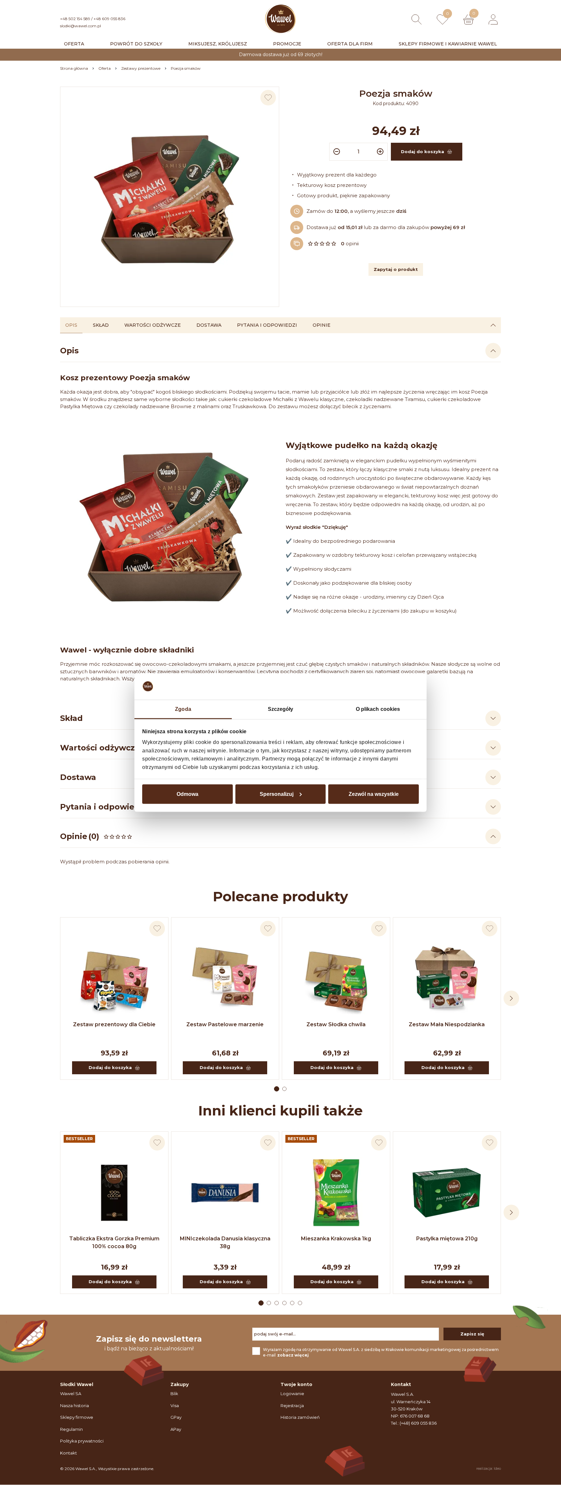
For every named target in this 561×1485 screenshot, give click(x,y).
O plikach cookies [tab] (378, 709)
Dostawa (208, 325)
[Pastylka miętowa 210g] (447, 1193)
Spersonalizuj (276, 794)
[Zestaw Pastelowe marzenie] (225, 978)
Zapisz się (472, 1333)
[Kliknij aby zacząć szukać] (416, 19)
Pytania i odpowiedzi (267, 325)
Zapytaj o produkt (396, 269)
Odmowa (187, 794)
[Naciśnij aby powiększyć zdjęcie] (169, 196)
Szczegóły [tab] (280, 709)
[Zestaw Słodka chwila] (336, 978)
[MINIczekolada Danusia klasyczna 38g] (225, 1193)
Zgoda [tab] (183, 709)
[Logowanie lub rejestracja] (493, 19)
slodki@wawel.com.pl (80, 25)
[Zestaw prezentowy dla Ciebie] (114, 978)
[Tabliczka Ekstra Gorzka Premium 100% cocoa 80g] (114, 1193)
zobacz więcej (293, 1355)
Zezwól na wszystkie (374, 794)
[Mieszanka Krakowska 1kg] (336, 1193)
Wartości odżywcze (152, 325)
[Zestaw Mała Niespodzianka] (447, 978)
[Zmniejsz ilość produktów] (335, 152)
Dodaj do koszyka (110, 1067)
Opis (71, 325)
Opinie (321, 325)
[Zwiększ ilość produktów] (381, 152)
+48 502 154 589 (75, 18)
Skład (101, 325)
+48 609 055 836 (109, 18)
